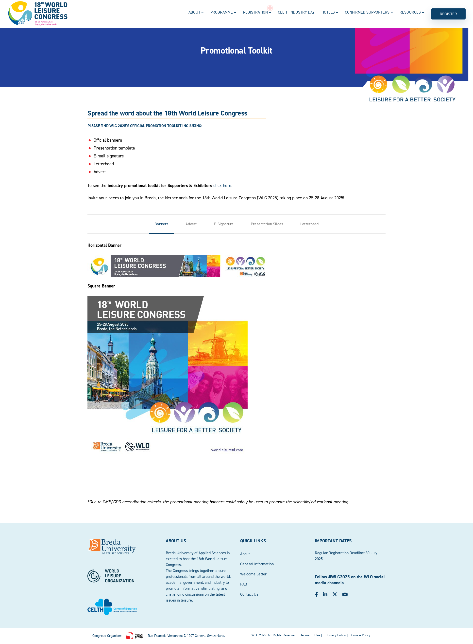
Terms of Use (310, 635)
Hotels (328, 12)
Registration (255, 12)
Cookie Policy (361, 635)
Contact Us (249, 594)
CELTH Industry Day (296, 12)
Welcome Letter (253, 574)
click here (222, 186)
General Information (257, 564)
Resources (410, 12)
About (194, 12)
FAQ (243, 584)
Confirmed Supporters (367, 12)
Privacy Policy (335, 635)
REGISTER (448, 14)
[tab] (161, 224)
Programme (221, 12)
